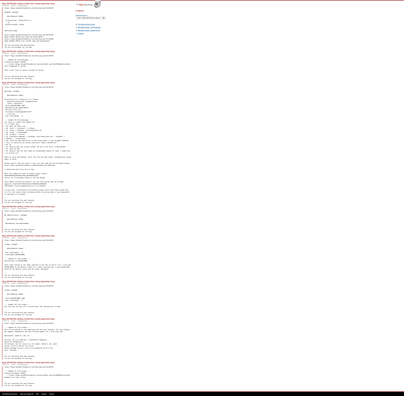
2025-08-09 (5, 238)
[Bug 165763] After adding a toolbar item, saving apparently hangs (28, 4)
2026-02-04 (5, 53)
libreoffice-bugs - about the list (89, 30)
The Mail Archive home (86, 24)
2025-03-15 (5, 364)
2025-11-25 (5, 208)
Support (44, 394)
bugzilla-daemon (23, 5)
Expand (81, 33)
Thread (13, 5)
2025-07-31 (5, 283)
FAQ (37, 394)
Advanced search (81, 15)
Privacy (51, 394)
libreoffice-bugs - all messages (89, 27)
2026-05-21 (5, 5)
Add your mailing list (26, 394)
